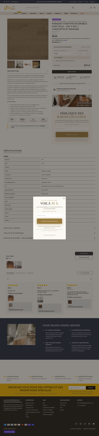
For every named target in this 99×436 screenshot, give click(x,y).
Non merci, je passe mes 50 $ (49, 235)
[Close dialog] (64, 198)
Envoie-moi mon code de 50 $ (49, 221)
